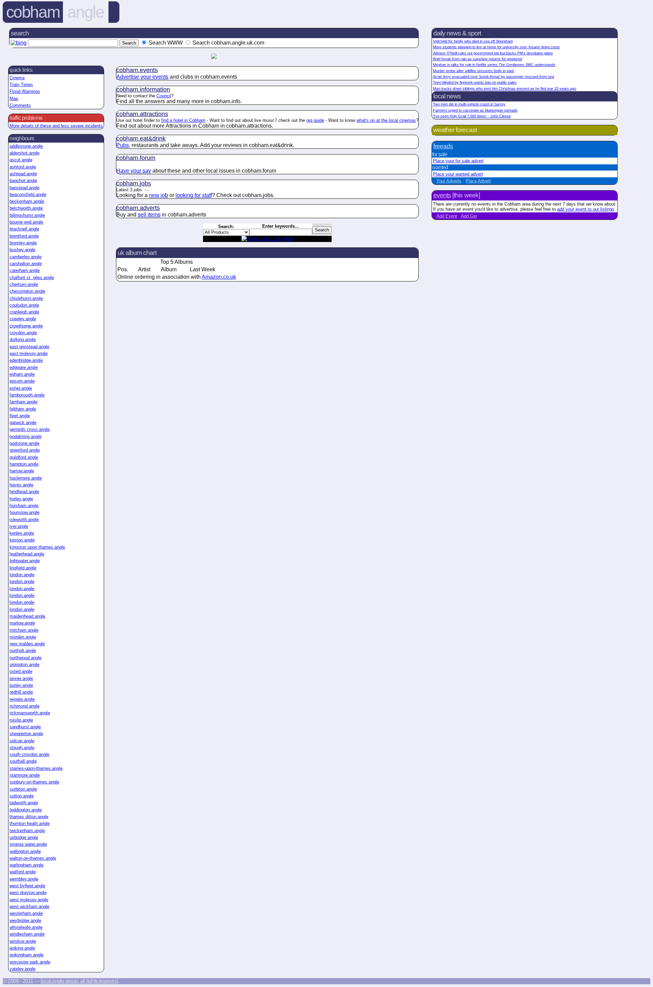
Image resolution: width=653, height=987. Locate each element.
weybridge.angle (25, 920)
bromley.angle (23, 242)
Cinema (17, 77)
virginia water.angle (28, 844)
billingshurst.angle (27, 215)
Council (163, 95)
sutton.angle (22, 795)
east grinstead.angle (29, 346)
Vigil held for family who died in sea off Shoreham (473, 41)
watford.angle (23, 871)
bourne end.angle (26, 222)
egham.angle (22, 374)
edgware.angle (24, 367)
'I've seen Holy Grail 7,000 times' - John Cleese (472, 116)
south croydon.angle (29, 754)
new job (158, 195)
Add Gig (469, 216)
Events (442, 195)
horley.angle (21, 498)
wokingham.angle (27, 954)
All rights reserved (99, 981)
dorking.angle (23, 339)
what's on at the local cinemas (386, 120)
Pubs (122, 145)
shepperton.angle (26, 733)
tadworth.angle (24, 802)
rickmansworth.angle (30, 712)
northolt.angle (23, 650)
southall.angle (23, 761)
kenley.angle (22, 533)
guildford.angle (24, 457)
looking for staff (193, 195)
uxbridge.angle (24, 837)
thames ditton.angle (29, 816)
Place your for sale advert (458, 160)
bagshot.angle (23, 180)
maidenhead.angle (27, 616)
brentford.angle (24, 236)
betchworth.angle (26, 208)
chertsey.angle (24, 284)
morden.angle (23, 637)
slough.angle (22, 747)
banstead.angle (24, 187)
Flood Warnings (25, 91)
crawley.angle (23, 318)
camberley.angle (25, 256)
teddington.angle (26, 809)
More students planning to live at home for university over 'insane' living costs (496, 47)
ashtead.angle (23, 173)
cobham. (137, 70)
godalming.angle (25, 436)
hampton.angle (24, 464)
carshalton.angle (26, 263)
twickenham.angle (27, 830)
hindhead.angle (24, 491)
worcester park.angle (30, 962)
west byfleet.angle (27, 885)
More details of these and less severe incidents (56, 125)
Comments (20, 105)
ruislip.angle (21, 720)
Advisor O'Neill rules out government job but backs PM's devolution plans (493, 53)
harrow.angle (22, 470)
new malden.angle (27, 643)
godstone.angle (24, 443)
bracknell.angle (24, 228)
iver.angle (19, 526)
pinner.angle (21, 678)
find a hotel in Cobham (183, 120)
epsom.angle (22, 381)
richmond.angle (24, 706)
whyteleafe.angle (26, 927)
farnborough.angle (27, 395)
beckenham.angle (27, 201)
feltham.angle (23, 408)
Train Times (21, 84)
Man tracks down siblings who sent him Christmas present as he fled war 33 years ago (504, 88)
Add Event (446, 216)
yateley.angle (22, 968)
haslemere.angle (26, 478)
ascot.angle (21, 159)
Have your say (133, 171)
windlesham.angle (27, 934)
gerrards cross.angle (30, 429)
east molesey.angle (29, 353)
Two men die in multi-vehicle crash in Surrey (469, 104)
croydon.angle (23, 332)
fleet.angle (20, 415)
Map (14, 98)
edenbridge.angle (26, 360)
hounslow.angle (24, 512)
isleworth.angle (24, 519)
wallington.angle (25, 851)
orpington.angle (24, 664)
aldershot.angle (24, 153)
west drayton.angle (28, 892)
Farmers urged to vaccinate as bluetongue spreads (475, 110)
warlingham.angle (27, 865)
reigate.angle (22, 699)
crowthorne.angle (26, 325)
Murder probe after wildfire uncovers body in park (473, 71)
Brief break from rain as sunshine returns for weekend (477, 59)
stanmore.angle (25, 775)
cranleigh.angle (24, 311)
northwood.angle (25, 657)
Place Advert (478, 180)
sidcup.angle (22, 740)
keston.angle (22, 540)
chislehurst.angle (26, 298)
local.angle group (59, 981)
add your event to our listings (585, 209)
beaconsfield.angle (28, 194)
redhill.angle (21, 692)
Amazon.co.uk (219, 277)
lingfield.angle (23, 567)
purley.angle (21, 685)
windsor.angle (23, 941)
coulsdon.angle (24, 305)
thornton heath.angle (30, 823)
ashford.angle (23, 166)
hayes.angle (21, 484)
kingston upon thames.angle (37, 547)
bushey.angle (22, 249)
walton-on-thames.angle (33, 858)
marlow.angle (22, 623)
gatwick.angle (23, 422)
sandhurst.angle (25, 726)
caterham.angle (25, 270)
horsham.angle (24, 505)
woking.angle (22, 948)
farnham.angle (23, 401)
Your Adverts (449, 180)
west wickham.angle (29, 906)
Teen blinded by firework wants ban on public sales (475, 82)
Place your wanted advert (458, 174)
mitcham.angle (24, 630)
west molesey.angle (29, 899)
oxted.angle (21, 671)
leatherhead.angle (27, 553)
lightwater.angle (25, 560)
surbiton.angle (23, 789)
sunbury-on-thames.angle (34, 781)
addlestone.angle (26, 146)
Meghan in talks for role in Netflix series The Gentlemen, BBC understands (494, 65)
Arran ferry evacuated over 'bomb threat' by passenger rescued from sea (493, 77)
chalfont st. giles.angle (32, 277)
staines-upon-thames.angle (36, 768)
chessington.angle (27, 291)
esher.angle (21, 388)
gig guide (315, 120)
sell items (149, 214)
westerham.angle (26, 913)
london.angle (22, 574)
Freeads (443, 146)
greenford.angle (25, 450)
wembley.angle (24, 878)
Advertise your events (142, 77)
